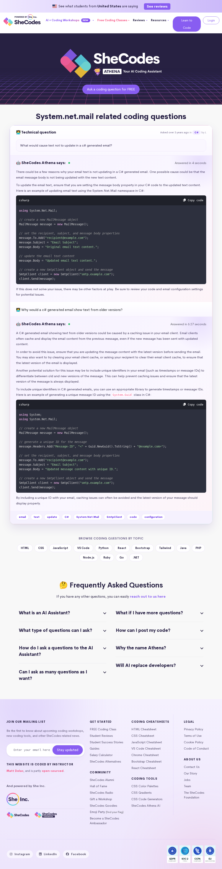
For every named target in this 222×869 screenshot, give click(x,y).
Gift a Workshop (101, 799)
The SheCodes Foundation (194, 795)
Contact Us (191, 767)
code (133, 517)
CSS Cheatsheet (142, 736)
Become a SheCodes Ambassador (104, 820)
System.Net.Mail (87, 517)
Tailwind (165, 548)
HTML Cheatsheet (143, 729)
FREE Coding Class (103, 729)
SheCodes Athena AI (145, 806)
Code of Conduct (196, 748)
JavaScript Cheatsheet (146, 742)
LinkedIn (50, 854)
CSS (41, 548)
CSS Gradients (141, 793)
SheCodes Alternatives (105, 761)
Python (104, 548)
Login (211, 20)
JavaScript (60, 548)
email (22, 517)
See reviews (157, 6)
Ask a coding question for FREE (111, 89)
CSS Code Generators (146, 799)
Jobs (187, 780)
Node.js (88, 557)
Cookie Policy (193, 742)
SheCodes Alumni (102, 780)
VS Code (83, 548)
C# (196, 132)
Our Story (190, 773)
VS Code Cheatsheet (146, 748)
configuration (153, 517)
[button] (70, 20)
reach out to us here (148, 596)
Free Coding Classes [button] (112, 20)
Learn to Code (186, 24)
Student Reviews (101, 736)
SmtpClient (114, 517)
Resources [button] (159, 20)
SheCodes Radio (101, 793)
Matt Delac (15, 771)
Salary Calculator (101, 755)
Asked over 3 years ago (174, 132)
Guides (94, 748)
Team (187, 786)
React (122, 548)
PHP (198, 548)
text (36, 517)
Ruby (106, 557)
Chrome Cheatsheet (145, 755)
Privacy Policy (193, 729)
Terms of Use (193, 736)
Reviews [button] (139, 20)
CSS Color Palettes (144, 786)
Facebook (78, 854)
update (52, 517)
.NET (136, 557)
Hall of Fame (98, 786)
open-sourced (53, 771)
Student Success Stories (106, 742)
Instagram (22, 854)
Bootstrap (142, 548)
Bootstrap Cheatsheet (146, 761)
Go (121, 557)
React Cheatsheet (143, 768)
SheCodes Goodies (103, 806)
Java (183, 548)
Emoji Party (97, 812)
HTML (25, 548)
